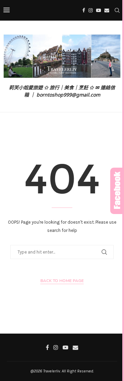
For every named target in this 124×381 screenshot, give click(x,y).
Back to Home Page (62, 280)
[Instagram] (91, 10)
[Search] (117, 10)
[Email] (106, 10)
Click (117, 191)
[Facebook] (83, 10)
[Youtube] (98, 10)
